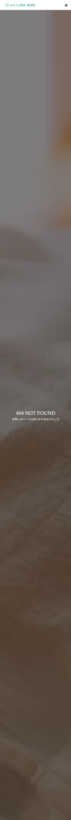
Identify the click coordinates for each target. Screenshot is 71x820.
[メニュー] (66, 5)
